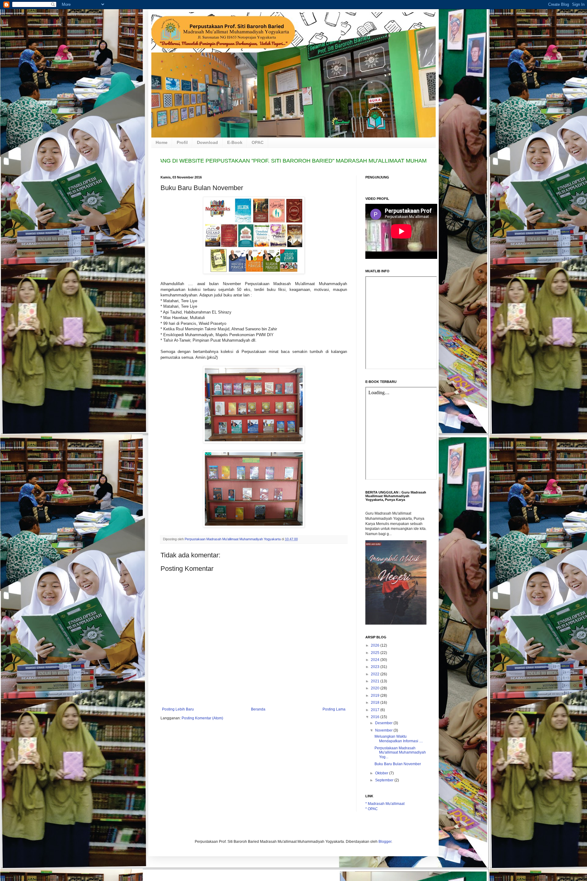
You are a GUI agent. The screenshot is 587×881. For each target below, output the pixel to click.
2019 (375, 695)
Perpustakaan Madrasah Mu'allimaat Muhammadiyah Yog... (400, 752)
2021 (375, 681)
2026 (375, 645)
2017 (375, 710)
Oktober (382, 773)
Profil (182, 142)
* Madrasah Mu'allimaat (384, 804)
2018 (375, 702)
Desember (384, 723)
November (384, 730)
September (384, 780)
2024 (375, 660)
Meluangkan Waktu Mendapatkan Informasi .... (399, 738)
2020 (375, 688)
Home (162, 142)
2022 (375, 674)
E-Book (234, 142)
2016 (375, 717)
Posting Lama (334, 709)
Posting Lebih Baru (178, 709)
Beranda (258, 709)
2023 (375, 667)
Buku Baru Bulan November (398, 764)
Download (207, 142)
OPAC (258, 142)
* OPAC (371, 809)
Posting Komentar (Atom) (202, 718)
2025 (375, 653)
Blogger (384, 841)
